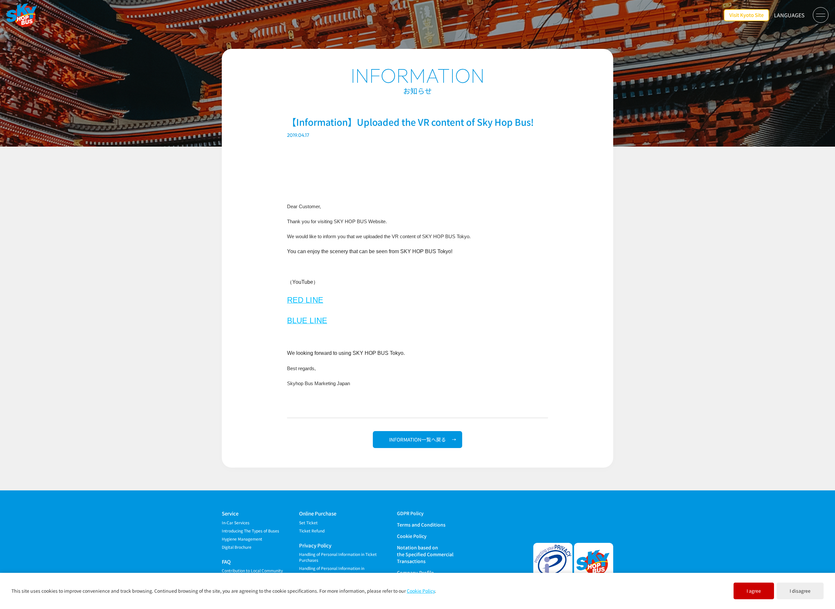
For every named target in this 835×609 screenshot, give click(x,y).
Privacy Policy (315, 545)
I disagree (800, 590)
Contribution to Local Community (252, 570)
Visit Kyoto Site (746, 14)
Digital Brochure (236, 547)
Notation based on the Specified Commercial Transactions (425, 554)
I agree (754, 590)
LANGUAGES (789, 15)
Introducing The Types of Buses (250, 530)
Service (230, 513)
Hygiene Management (242, 539)
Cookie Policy (412, 536)
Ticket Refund (312, 530)
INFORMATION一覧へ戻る (417, 439)
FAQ (226, 561)
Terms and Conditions (421, 524)
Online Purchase (317, 513)
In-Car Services (236, 522)
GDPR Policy (410, 513)
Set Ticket (308, 522)
